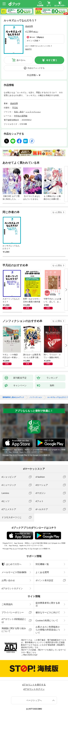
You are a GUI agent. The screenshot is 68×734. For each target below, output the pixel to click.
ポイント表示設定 (44, 580)
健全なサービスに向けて (48, 612)
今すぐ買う (51, 60)
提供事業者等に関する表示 (48, 604)
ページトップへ (34, 700)
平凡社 (15, 108)
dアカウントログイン (12, 588)
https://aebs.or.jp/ (30, 655)
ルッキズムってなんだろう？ (57, 397)
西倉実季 (29, 26)
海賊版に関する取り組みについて (14, 629)
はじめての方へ (13, 564)
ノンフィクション (33, 112)
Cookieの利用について (47, 620)
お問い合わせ (8, 580)
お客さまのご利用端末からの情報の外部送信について (48, 630)
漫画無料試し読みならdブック (13, 397)
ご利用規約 (7, 604)
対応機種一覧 (42, 564)
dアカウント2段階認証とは (14, 620)
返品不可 (28, 49)
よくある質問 (42, 572)
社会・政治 (19, 112)
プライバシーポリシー (13, 612)
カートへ (20, 60)
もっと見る (57, 212)
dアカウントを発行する (34, 684)
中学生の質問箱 (20, 116)
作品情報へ (32, 75)
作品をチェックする (36, 68)
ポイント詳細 (32, 41)
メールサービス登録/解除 (14, 572)
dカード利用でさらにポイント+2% (37, 46)
